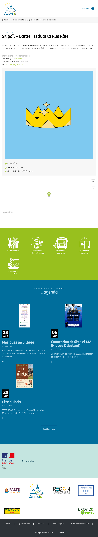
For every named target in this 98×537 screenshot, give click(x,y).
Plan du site (41, 524)
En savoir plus (28, 461)
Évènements (18, 20)
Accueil (7, 20)
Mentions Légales (58, 524)
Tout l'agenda (49, 429)
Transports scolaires (60, 251)
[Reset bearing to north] (93, 188)
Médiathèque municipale (85, 251)
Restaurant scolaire (13, 272)
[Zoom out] (93, 185)
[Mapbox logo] (8, 212)
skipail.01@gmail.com (15, 64)
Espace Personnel (24, 524)
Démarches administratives (37, 251)
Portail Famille (13, 250)
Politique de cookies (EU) (44, 533)
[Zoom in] (93, 181)
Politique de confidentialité (80, 524)
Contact (62, 533)
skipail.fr (18, 58)
